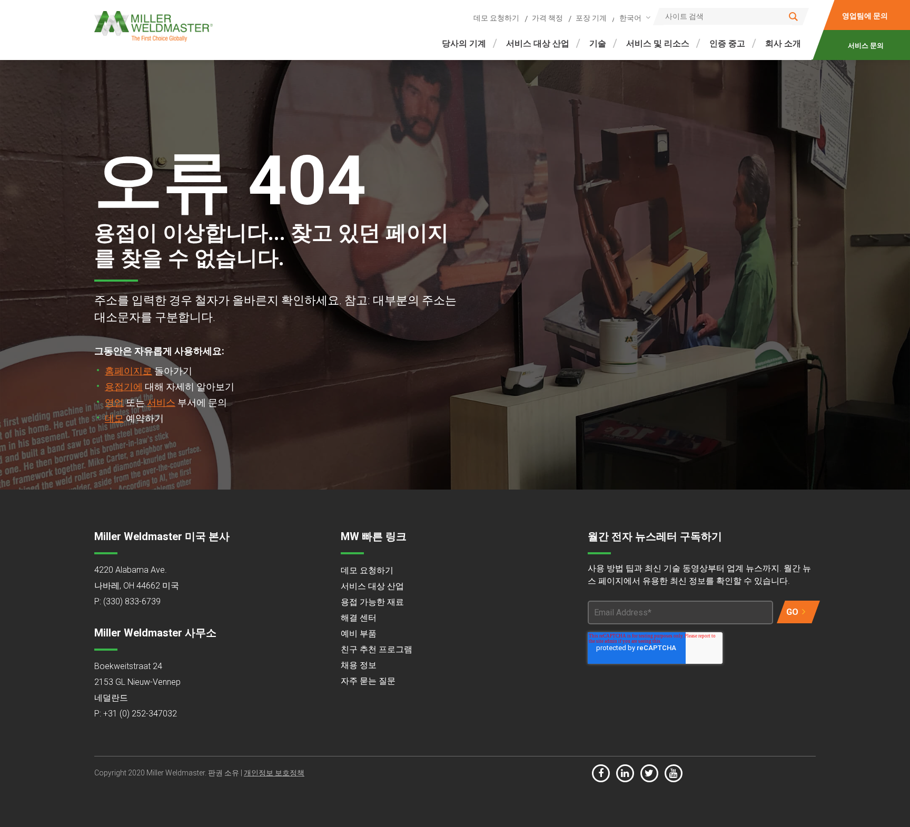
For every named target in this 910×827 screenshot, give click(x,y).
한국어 (630, 18)
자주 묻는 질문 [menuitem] (368, 681)
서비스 (161, 402)
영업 (114, 402)
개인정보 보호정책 (274, 773)
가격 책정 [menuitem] (547, 18)
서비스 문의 (866, 45)
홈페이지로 (128, 370)
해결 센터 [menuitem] (359, 618)
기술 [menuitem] (597, 43)
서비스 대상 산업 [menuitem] (537, 43)
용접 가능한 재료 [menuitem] (372, 602)
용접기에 (124, 386)
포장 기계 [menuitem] (591, 18)
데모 (114, 418)
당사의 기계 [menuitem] (464, 43)
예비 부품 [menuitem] (359, 634)
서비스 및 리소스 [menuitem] (657, 43)
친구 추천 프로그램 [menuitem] (376, 649)
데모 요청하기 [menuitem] (496, 18)
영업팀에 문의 (865, 16)
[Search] (793, 16)
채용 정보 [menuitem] (359, 665)
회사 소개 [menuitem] (783, 43)
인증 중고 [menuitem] (727, 43)
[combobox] (633, 17)
